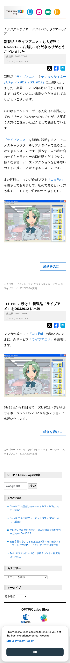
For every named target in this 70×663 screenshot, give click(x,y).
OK (35, 652)
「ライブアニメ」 (25, 76)
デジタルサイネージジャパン (49, 284)
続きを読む (53, 266)
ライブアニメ (11, 288)
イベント (23, 61)
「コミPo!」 (56, 179)
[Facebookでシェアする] (56, 70)
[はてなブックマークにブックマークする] (62, 70)
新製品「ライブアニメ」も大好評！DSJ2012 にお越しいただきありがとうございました (34, 46)
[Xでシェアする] (49, 70)
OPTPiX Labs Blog (35, 609)
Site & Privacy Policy (20, 640)
